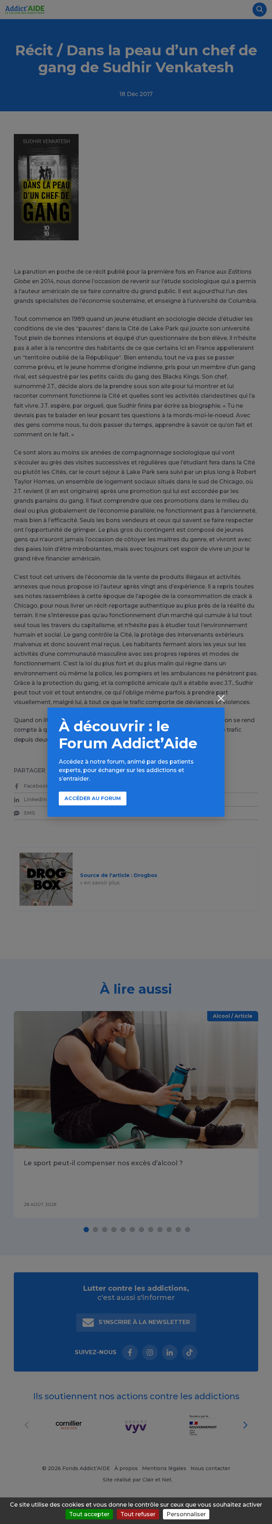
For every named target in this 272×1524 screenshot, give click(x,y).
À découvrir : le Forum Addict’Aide (128, 735)
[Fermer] (221, 699)
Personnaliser (186, 1514)
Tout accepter (89, 1514)
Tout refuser (137, 1514)
